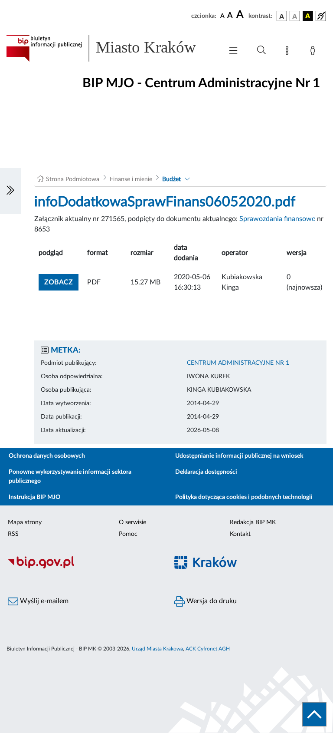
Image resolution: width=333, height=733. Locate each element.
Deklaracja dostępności (206, 472)
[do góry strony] (314, 714)
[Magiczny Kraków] (249, 567)
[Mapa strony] (288, 52)
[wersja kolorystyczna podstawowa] (281, 16)
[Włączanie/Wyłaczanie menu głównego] (233, 51)
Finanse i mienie (131, 179)
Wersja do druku (211, 601)
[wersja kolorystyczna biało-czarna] (294, 16)
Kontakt (240, 534)
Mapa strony (25, 522)
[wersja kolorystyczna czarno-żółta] (307, 16)
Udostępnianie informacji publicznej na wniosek (239, 456)
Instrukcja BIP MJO (34, 497)
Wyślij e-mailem (43, 601)
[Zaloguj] (314, 52)
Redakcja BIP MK (253, 522)
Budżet (171, 179)
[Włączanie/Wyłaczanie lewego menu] (10, 191)
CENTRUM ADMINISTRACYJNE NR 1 (238, 363)
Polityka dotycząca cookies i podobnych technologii (244, 497)
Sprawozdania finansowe (277, 218)
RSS (13, 534)
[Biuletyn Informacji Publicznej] (83, 567)
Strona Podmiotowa (72, 179)
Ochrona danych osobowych (47, 456)
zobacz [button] (61, 282)
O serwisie (132, 522)
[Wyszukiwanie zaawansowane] (261, 50)
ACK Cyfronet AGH (208, 648)
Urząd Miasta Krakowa (157, 648)
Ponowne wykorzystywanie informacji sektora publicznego (70, 476)
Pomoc (128, 534)
